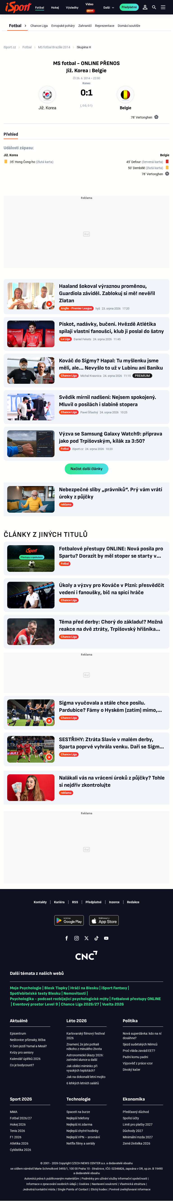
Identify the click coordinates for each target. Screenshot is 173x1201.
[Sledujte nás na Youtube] (106, 938)
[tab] (11, 134)
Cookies (84, 1184)
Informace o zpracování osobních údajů (51, 1184)
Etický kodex (99, 1189)
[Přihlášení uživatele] (145, 7)
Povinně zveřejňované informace (129, 1189)
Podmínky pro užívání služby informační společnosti (114, 1178)
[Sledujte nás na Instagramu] (76, 938)
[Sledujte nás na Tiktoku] (96, 938)
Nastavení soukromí (104, 1184)
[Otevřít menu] (163, 7)
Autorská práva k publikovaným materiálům (51, 1178)
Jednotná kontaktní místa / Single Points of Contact (55, 1189)
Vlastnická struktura (132, 1184)
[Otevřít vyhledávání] (154, 7)
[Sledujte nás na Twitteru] (86, 938)
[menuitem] (17, 26)
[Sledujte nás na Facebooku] (66, 938)
